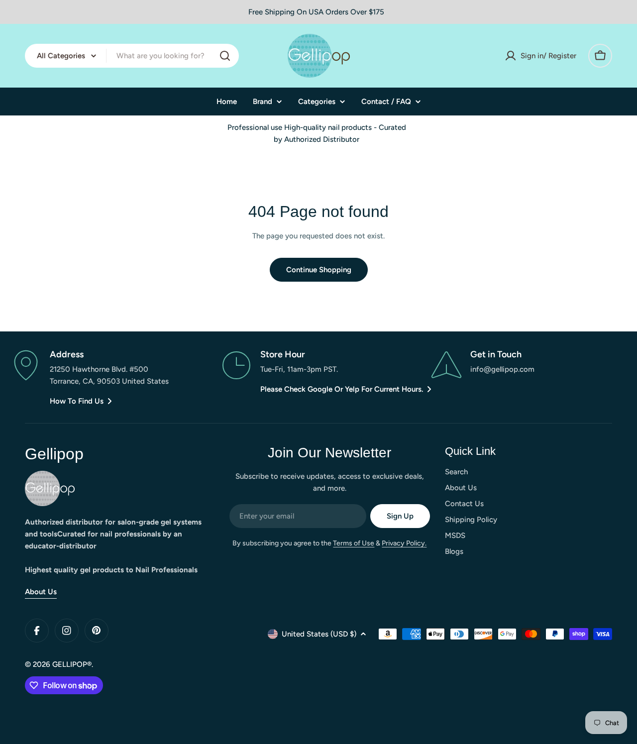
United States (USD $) (319, 634)
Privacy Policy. (404, 543)
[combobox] (132, 56)
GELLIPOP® (72, 664)
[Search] (225, 56)
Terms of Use (353, 543)
